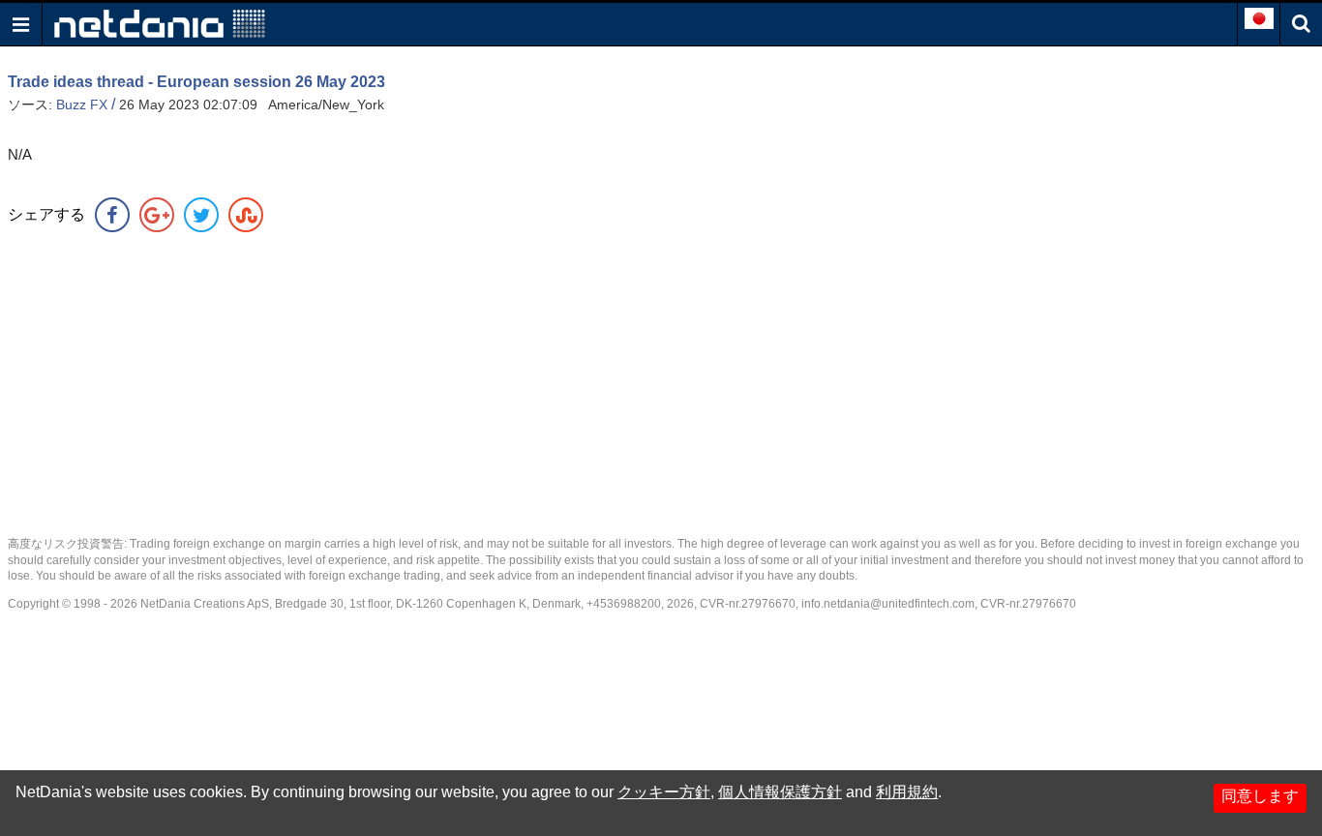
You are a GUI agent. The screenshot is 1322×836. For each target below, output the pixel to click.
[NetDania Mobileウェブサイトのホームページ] (159, 23)
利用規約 (907, 792)
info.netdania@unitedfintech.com (888, 604)
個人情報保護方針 (780, 792)
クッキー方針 (663, 792)
